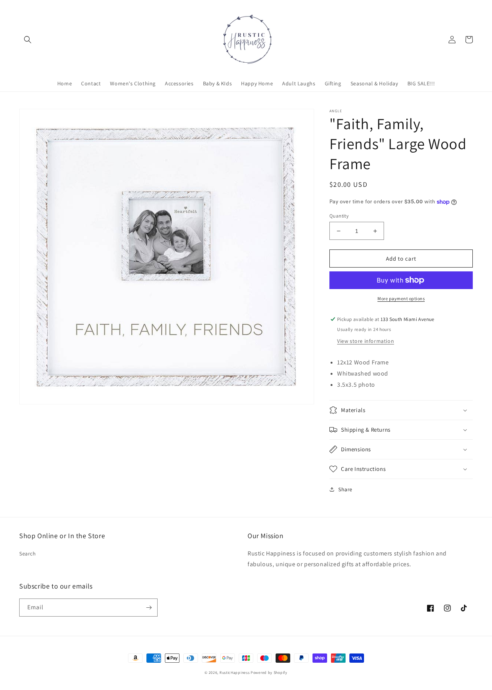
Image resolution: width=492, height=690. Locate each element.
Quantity (339, 216)
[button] (27, 39)
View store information (365, 341)
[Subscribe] (148, 608)
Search (27, 553)
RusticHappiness (234, 672)
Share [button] (345, 489)
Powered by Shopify (269, 672)
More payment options (401, 298)
